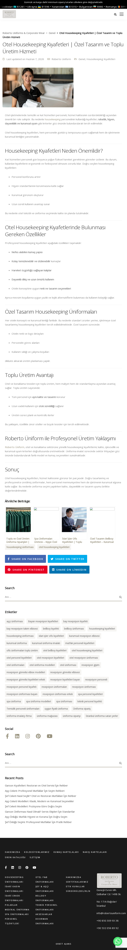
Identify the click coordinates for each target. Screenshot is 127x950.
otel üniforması (68, 665)
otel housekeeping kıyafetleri (54, 547)
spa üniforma (14, 701)
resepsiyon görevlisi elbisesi (65, 672)
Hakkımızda (73, 877)
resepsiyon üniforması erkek (58, 694)
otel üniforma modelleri (42, 665)
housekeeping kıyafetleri (102, 628)
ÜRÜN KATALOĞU (15, 857)
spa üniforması (64, 701)
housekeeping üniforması (20, 547)
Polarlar (11, 905)
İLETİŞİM (35, 857)
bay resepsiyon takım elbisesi (22, 628)
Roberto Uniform (61, 59)
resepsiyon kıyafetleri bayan (65, 679)
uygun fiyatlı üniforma (56, 708)
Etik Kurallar (75, 886)
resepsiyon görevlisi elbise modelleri (26, 672)
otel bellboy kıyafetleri (54, 650)
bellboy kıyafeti (51, 628)
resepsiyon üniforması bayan (22, 694)
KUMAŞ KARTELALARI (66, 852)
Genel (82, 59)
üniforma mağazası (47, 715)
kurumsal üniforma (17, 643)
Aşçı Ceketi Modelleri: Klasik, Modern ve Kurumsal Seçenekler (39, 801)
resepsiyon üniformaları (54, 686)
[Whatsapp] (117, 941)
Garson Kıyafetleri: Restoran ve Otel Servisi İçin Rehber (36, 785)
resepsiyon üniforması (84, 686)
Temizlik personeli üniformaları (23, 708)
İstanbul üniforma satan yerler (102, 715)
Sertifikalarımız (77, 882)
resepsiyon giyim (90, 665)
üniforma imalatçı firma (19, 715)
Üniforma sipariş (82, 708)
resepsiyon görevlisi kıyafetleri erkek (26, 679)
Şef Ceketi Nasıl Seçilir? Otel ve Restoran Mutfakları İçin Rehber (40, 796)
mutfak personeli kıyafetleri (79, 643)
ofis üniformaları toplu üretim (22, 650)
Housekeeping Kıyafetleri (100, 59)
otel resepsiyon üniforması (83, 657)
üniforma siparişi (72, 715)
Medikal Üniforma (17, 909)
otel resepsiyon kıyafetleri (50, 657)
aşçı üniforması (15, 621)
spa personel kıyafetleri (90, 694)
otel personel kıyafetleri (19, 657)
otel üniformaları (15, 665)
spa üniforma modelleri (38, 701)
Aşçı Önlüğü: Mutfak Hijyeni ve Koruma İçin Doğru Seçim (36, 816)
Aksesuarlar (44, 914)
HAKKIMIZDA (12, 852)
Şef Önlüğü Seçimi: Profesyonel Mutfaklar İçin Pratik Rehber (38, 822)
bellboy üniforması (74, 628)
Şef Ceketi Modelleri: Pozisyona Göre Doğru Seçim (33, 806)
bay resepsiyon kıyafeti (75, 621)
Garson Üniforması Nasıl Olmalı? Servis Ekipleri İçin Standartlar (40, 811)
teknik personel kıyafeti (89, 701)
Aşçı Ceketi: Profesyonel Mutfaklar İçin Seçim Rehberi (34, 790)
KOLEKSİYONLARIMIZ (37, 852)
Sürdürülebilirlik (78, 891)
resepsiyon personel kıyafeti (21, 686)
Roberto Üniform (14, 447)
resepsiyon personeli (96, 679)
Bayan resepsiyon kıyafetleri (43, 621)
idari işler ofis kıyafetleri (51, 635)
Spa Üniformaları (17, 914)
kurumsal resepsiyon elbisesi (84, 635)
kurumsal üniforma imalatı (46, 643)
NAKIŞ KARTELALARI (95, 852)
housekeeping (53, 119)
